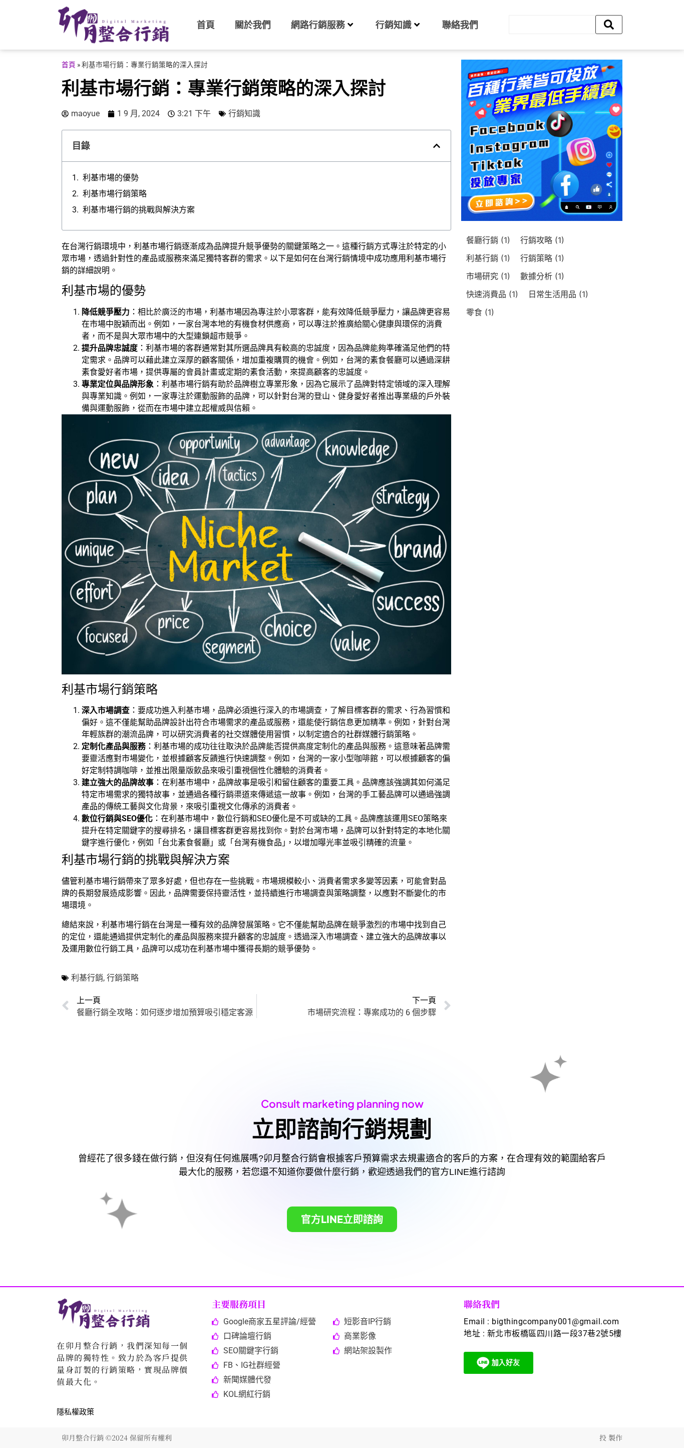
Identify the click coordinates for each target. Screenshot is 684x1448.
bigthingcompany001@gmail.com (555, 1321)
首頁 (206, 25)
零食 (480, 312)
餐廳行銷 (488, 240)
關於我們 (253, 25)
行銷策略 (123, 978)
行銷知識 (394, 25)
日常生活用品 (558, 294)
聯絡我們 (460, 25)
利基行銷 (87, 978)
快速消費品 (492, 294)
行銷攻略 (542, 240)
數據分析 (542, 276)
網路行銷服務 (318, 25)
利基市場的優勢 (111, 177)
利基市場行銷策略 (115, 193)
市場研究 (488, 276)
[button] (437, 146)
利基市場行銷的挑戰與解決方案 (139, 209)
